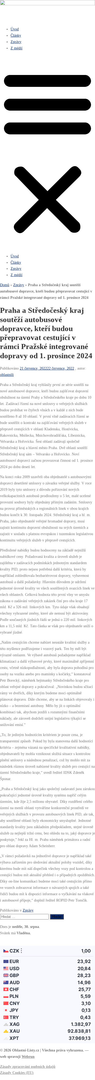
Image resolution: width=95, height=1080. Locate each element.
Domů (4, 285)
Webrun (28, 1056)
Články (16, 35)
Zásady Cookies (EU (16, 1072)
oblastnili (7, 374)
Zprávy (16, 42)
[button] (47, 152)
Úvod (15, 29)
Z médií (16, 48)
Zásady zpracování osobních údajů (27, 1066)
